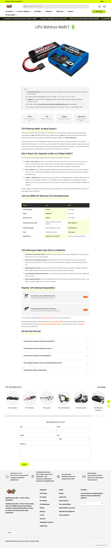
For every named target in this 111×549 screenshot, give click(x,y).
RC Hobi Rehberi (10, 15)
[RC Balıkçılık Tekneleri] (98, 398)
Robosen (42, 511)
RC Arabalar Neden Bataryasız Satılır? (51, 324)
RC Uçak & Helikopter (23, 11)
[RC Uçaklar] (47, 398)
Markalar (70, 11)
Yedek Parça (59, 11)
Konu (58, 435)
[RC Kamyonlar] (81, 398)
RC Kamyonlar (81, 408)
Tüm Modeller (101, 387)
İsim (21, 427)
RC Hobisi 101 (80, 324)
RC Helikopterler (45, 504)
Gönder (24, 464)
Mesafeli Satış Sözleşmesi (67, 511)
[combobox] (55, 6)
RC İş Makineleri (64, 408)
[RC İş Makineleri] (64, 398)
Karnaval (42, 519)
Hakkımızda (62, 497)
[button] (104, 6)
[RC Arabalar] (13, 398)
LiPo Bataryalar (46, 318)
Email (58, 427)
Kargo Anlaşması (64, 515)
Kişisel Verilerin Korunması (67, 508)
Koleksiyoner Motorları (47, 522)
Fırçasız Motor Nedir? (57, 322)
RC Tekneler (37, 11)
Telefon (22, 435)
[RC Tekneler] (30, 398)
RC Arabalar (9, 11)
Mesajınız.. (23, 444)
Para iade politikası (65, 504)
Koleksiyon (48, 11)
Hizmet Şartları (63, 501)
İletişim (61, 493)
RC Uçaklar (47, 408)
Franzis (42, 515)
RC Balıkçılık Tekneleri (98, 409)
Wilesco (42, 508)
